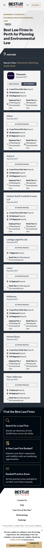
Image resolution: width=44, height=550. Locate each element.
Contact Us (22, 500)
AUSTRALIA (19, 14)
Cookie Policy (19, 526)
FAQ (22, 505)
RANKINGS (8, 14)
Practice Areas (22, 475)
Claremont (22, 62)
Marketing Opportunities (22, 451)
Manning (33, 62)
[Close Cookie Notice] (40, 530)
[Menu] (4, 5)
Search (22, 427)
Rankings (22, 520)
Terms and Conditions (33, 526)
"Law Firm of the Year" (22, 510)
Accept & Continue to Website (22, 545)
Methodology (22, 515)
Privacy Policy (8, 526)
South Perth (9, 65)
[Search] (28, 5)
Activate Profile (22, 124)
